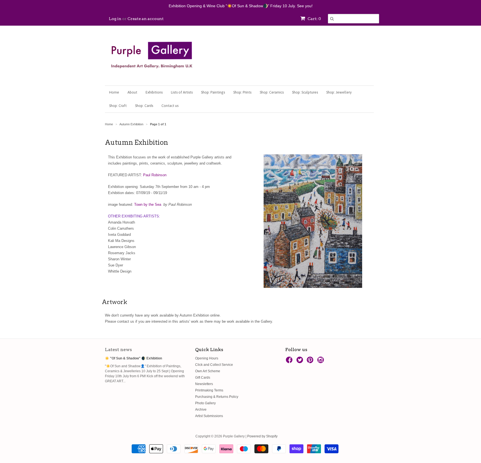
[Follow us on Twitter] (300, 362)
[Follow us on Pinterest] (311, 362)
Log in (115, 18)
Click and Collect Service (214, 365)
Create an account (145, 18)
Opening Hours (206, 358)
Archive (201, 409)
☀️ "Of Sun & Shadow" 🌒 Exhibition (133, 358)
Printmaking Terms (209, 390)
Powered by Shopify (262, 436)
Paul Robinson (154, 175)
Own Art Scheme (207, 371)
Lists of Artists (182, 92)
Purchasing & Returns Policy (216, 397)
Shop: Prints (242, 92)
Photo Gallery (205, 403)
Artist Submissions (209, 416)
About (132, 92)
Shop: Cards (144, 106)
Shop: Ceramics (272, 92)
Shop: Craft (118, 106)
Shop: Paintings (213, 92)
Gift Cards (202, 377)
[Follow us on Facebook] (290, 362)
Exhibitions (154, 92)
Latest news (118, 349)
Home (114, 92)
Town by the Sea (147, 204)
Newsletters (204, 384)
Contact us (169, 106)
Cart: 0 (314, 18)
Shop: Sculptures (305, 92)
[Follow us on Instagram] (321, 362)
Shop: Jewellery (339, 92)
